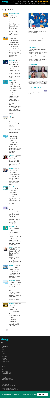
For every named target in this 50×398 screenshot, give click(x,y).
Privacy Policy (34, 394)
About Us (19, 1)
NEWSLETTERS (33, 1)
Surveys (21, 3)
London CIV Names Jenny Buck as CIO (14, 269)
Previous (4, 330)
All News (4, 349)
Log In (41, 1)
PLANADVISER (8, 375)
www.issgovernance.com (7, 379)
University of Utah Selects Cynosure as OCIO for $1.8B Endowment (14, 141)
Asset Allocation (12, 206)
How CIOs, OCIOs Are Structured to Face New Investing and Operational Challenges (14, 22)
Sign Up (45, 1)
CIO (3, 375)
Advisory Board (26, 1)
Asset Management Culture (14, 13)
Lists (25, 3)
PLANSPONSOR (15, 375)
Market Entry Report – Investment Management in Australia (34, 90)
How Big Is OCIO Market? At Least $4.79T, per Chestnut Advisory (15, 212)
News (12, 2)
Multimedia (33, 3)
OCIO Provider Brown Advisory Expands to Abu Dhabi (15, 122)
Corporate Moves (12, 60)
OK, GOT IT (42, 394)
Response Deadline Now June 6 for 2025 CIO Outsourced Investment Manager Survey (15, 88)
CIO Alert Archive (5, 361)
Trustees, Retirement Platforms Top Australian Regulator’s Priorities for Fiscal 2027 (38, 60)
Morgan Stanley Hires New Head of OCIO (15, 159)
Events (29, 3)
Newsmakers (11, 168)
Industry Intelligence (41, 3)
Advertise (4, 369)
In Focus (16, 3)
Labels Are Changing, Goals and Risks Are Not (38, 55)
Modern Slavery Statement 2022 (9, 388)
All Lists (3, 353)
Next (11, 330)
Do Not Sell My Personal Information (10, 389)
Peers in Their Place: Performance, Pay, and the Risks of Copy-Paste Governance (38, 53)
